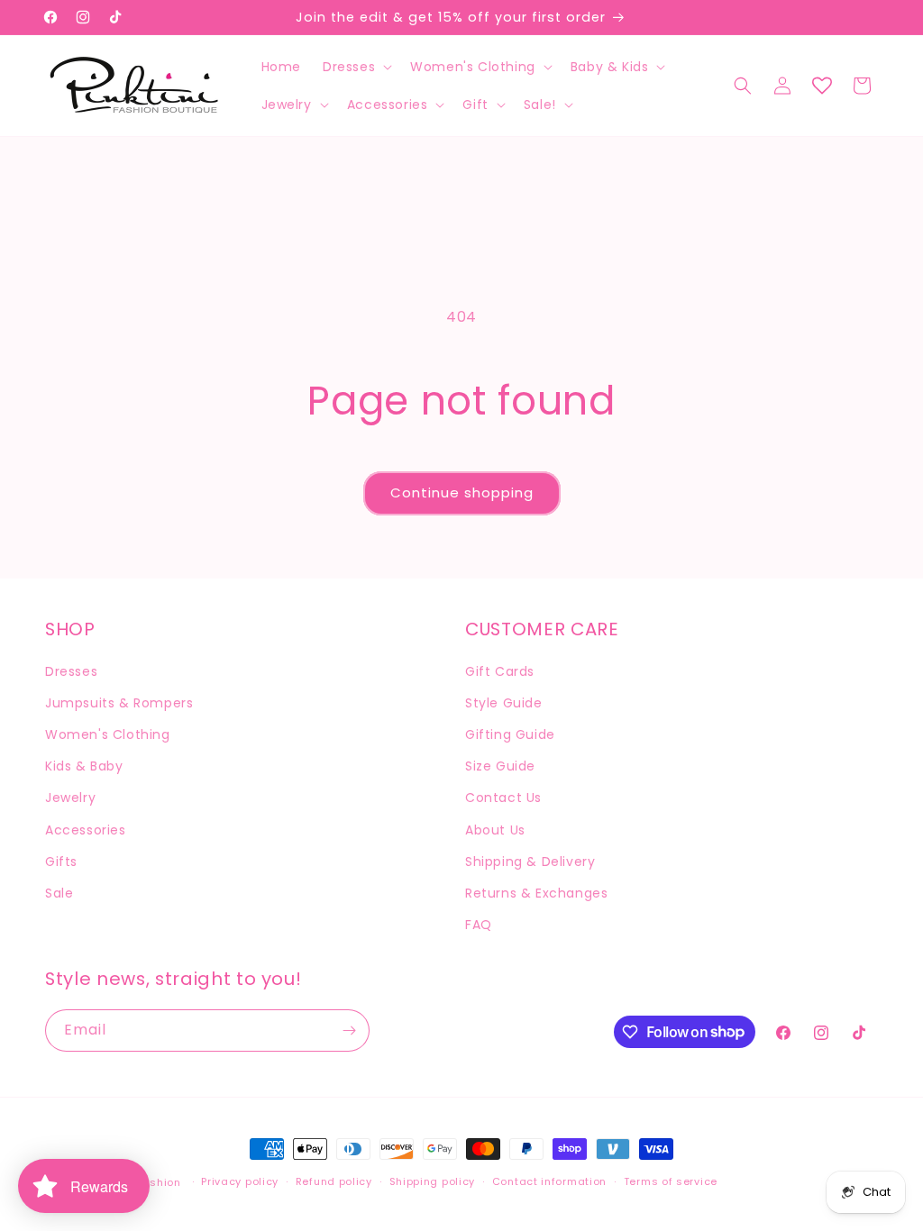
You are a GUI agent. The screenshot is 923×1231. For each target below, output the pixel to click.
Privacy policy (240, 1181)
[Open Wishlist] (822, 85)
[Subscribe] (349, 1030)
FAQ (478, 925)
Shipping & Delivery (530, 862)
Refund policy (334, 1181)
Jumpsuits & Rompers (119, 703)
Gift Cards (500, 671)
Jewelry (70, 798)
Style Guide (504, 703)
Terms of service (670, 1181)
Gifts (61, 862)
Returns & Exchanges (536, 893)
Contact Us (503, 798)
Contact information (549, 1181)
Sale (59, 893)
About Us (495, 830)
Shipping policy (432, 1181)
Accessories (85, 830)
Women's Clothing (107, 734)
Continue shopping (462, 492)
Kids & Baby (84, 766)
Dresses (71, 671)
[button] (355, 67)
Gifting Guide (510, 734)
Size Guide (500, 766)
